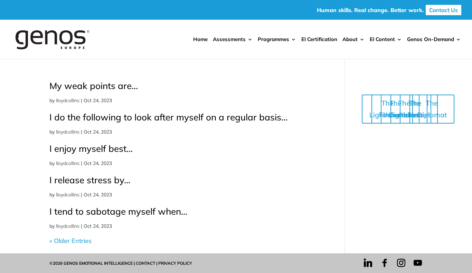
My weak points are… (93, 85)
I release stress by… (89, 180)
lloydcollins (67, 100)
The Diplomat (432, 109)
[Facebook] (384, 263)
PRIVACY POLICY (175, 263)
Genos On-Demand (430, 39)
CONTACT (145, 263)
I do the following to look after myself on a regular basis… (168, 117)
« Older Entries (70, 241)
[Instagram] (401, 263)
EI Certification (319, 39)
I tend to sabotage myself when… (118, 211)
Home (200, 39)
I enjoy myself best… (91, 148)
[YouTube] (418, 263)
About (350, 39)
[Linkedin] (368, 263)
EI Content (382, 39)
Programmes (273, 39)
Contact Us (443, 10)
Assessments (229, 39)
